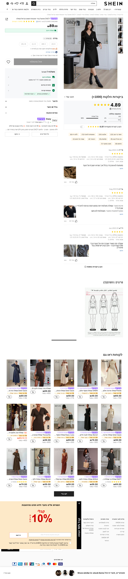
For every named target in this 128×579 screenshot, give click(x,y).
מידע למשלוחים (104, 523)
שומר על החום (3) (78, 139)
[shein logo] (113, 3)
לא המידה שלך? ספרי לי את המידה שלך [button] (45, 55)
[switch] (82, 127)
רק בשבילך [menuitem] (107, 9)
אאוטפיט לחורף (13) (88, 134)
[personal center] (26, 3)
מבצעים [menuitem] (91, 9)
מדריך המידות (104, 535)
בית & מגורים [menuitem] (35, 9)
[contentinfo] (32, 564)
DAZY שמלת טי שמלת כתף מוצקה (111, 479)
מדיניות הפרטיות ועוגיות (47, 540)
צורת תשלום (90, 525)
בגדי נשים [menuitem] (82, 9)
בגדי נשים (103, 15)
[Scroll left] (10, 9)
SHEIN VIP (105, 537)
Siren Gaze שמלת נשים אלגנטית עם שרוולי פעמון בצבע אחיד (17, 479)
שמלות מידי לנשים (83, 15)
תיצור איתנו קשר (88, 523)
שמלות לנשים (94, 15)
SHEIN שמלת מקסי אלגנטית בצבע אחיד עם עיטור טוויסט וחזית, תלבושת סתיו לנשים (87, 391)
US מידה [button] (49, 38)
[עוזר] (76, 182)
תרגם (121, 168)
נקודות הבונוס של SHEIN (88, 529)
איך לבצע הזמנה (103, 529)
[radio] (53, 44)
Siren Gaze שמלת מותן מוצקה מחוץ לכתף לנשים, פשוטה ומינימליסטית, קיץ (64, 391)
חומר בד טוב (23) (116, 134)
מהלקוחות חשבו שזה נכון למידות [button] (43, 49)
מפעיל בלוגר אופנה (118, 525)
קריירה (122, 531)
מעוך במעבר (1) (106, 144)
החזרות (106, 525)
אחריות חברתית (119, 529)
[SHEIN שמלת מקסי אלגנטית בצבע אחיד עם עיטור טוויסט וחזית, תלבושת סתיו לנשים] (87, 373)
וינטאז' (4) (91, 139)
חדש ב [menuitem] (98, 9)
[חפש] (33, 3)
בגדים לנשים (112, 15)
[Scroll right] (7, 9)
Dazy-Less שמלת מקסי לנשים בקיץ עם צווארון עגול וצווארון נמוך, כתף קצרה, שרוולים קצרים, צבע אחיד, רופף (64, 435)
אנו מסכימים (58, 559)
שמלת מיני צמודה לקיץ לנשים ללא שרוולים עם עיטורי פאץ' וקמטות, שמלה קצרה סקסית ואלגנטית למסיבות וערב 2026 (40, 388)
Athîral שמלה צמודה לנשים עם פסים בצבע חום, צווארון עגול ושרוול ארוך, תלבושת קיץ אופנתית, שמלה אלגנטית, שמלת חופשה (87, 479)
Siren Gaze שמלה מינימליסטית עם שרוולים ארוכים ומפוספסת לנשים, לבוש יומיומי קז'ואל (17, 391)
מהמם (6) (118, 144)
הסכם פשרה (120, 535)
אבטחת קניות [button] (46, 90)
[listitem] (111, 379)
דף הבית (120, 15)
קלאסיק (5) (102, 139)
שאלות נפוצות (89, 533)
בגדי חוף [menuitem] (73, 9)
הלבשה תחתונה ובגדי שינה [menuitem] (19, 9)
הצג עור (64, 494)
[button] (11, 3)
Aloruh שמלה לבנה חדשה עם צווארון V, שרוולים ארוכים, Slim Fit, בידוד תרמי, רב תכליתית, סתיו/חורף (87, 435)
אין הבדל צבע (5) (116, 139)
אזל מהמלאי (36, 61)
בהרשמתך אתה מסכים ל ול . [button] (50, 540)
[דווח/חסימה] (65, 182)
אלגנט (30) (102, 134)
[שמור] (8, 61)
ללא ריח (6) (73, 134)
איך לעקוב (106, 531)
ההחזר (107, 541)
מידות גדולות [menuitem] (63, 9)
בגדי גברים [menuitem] (47, 9)
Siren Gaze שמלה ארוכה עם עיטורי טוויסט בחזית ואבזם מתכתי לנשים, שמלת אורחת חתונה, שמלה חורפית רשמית (111, 435)
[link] (22, 3)
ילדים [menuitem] (55, 9)
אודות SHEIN (120, 523)
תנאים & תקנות (34, 540)
